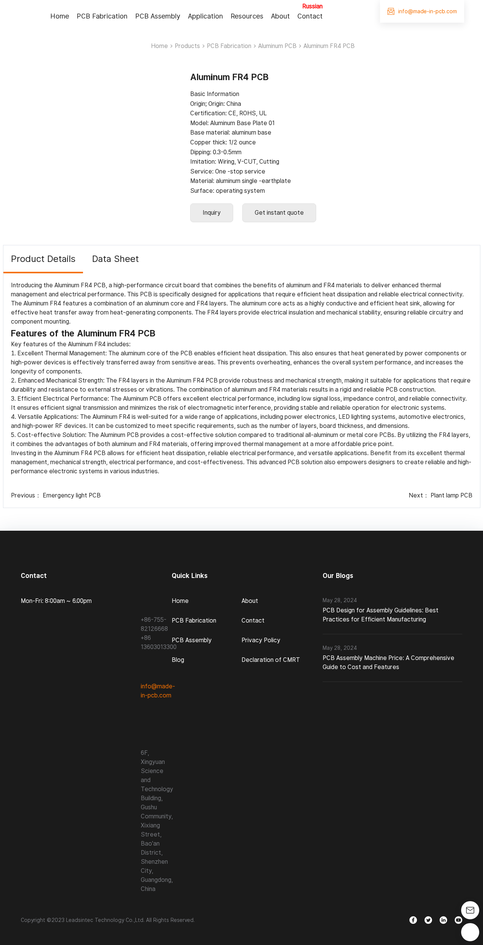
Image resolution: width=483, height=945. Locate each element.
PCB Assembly (157, 16)
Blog (178, 659)
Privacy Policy (261, 640)
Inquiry (212, 212)
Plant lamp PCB (451, 495)
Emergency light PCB (72, 495)
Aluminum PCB (277, 46)
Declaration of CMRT (271, 659)
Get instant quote (279, 212)
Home (59, 16)
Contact (310, 16)
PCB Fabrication (102, 16)
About (280, 16)
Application (205, 16)
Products (187, 46)
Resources (247, 16)
